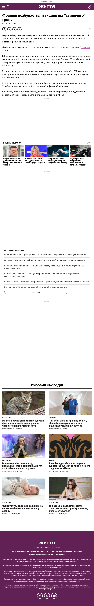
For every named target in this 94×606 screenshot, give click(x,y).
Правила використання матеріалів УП (67, 551)
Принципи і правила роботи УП (41, 554)
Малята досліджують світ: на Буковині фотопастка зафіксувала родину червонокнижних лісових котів (23, 423)
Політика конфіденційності (38, 551)
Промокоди (60, 554)
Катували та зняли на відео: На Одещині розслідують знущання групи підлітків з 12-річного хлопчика (44, 267)
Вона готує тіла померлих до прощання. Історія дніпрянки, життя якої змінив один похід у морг (22, 466)
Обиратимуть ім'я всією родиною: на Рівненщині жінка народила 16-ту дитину (22, 508)
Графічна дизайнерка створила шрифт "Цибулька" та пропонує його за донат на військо (69, 466)
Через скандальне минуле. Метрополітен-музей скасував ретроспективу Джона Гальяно (46, 281)
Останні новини (14, 250)
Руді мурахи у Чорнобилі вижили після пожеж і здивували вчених (35, 287)
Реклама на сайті (19, 551)
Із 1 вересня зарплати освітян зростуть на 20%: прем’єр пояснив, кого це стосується (44, 260)
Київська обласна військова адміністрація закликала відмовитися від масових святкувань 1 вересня (41, 275)
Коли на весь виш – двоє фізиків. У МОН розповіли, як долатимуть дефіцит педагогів (45, 254)
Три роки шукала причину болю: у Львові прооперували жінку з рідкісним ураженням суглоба (68, 423)
